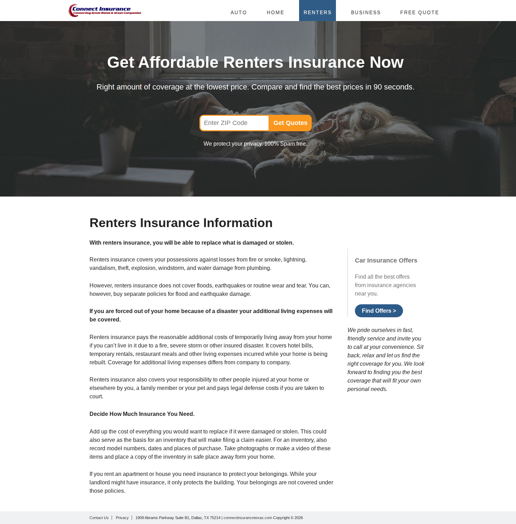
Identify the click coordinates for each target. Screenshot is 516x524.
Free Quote (419, 12)
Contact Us (99, 518)
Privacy (122, 518)
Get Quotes (290, 122)
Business (366, 12)
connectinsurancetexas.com (248, 518)
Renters (318, 12)
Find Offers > (379, 311)
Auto (239, 12)
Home (275, 12)
